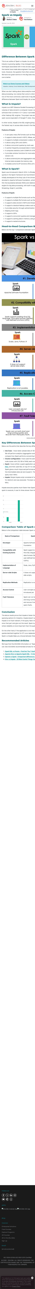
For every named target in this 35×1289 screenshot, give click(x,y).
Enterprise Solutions (9, 1226)
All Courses (6, 1235)
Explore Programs (8, 1232)
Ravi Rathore (28, 19)
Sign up (4, 1241)
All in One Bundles (8, 1238)
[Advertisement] (21, 687)
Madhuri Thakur (12, 19)
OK (32, 1278)
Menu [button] (30, 6)
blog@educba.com (26, 11)
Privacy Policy (16, 1286)
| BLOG (17, 6)
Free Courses (6, 1229)
